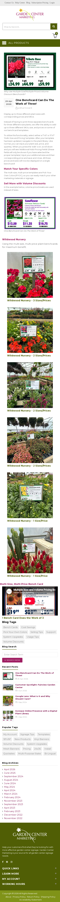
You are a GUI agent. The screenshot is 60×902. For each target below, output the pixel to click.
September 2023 (13, 804)
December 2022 (13, 814)
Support (51, 632)
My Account (10, 734)
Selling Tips (37, 632)
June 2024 (10, 783)
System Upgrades (13, 636)
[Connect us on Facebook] (3, 862)
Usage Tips (33, 636)
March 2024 (10, 793)
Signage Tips (27, 734)
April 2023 (9, 807)
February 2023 (12, 811)
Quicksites (9, 753)
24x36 (37, 748)
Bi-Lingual (50, 753)
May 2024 (9, 786)
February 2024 (12, 797)
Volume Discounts (13, 641)
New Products (22, 739)
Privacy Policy (19, 897)
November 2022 (13, 818)
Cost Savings (28, 627)
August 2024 (11, 779)
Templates (44, 734)
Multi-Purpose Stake (29, 753)
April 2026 (9, 769)
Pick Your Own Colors (15, 632)
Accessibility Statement (30, 900)
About (8, 897)
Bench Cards (10, 627)
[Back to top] (57, 896)
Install (47, 748)
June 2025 (10, 772)
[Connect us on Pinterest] (8, 862)
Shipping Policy (48, 897)
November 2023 (13, 800)
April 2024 (9, 790)
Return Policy (33, 897)
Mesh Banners (11, 748)
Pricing (27, 748)
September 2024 (13, 776)
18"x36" (7, 739)
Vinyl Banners (41, 739)
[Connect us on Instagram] (12, 862)
